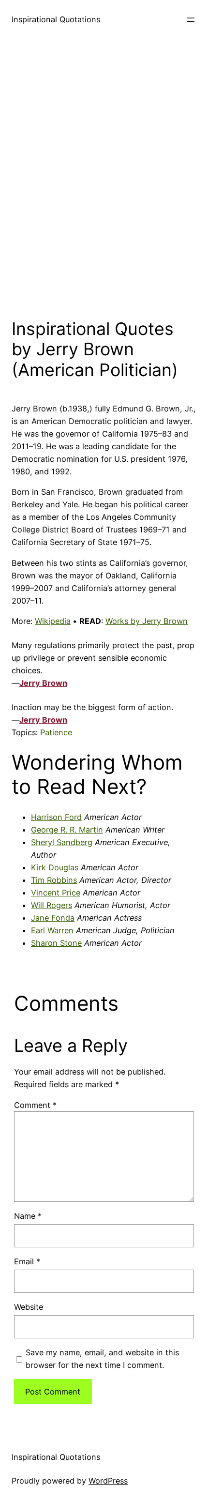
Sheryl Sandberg (61, 842)
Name (28, 1216)
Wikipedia (53, 621)
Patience (56, 732)
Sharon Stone (56, 943)
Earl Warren (52, 930)
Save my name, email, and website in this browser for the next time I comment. (102, 1359)
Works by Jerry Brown (146, 621)
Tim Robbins (54, 880)
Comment (35, 1105)
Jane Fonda (52, 918)
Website (28, 1307)
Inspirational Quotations (56, 19)
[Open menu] (190, 20)
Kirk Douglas (54, 867)
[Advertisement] (104, 176)
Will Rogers (51, 905)
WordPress (108, 1481)
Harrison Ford (56, 817)
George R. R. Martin (67, 829)
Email (27, 1261)
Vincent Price (55, 892)
